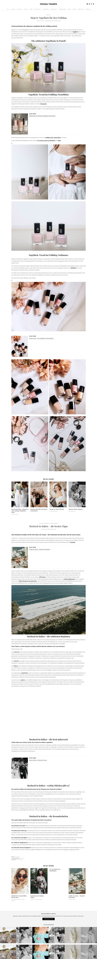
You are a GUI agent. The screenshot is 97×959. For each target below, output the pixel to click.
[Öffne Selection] (22, 9)
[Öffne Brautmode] (40, 9)
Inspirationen (54, 523)
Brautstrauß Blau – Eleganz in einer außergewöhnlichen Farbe (19, 510)
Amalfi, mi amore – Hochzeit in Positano (39, 549)
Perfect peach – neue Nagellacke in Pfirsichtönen (41, 338)
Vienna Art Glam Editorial (56, 509)
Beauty (48, 15)
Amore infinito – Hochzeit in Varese (38, 815)
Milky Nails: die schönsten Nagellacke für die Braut (42, 116)
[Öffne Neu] (9, 9)
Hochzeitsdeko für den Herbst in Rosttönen (38, 510)
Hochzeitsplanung (44, 523)
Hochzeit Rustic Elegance (76, 509)
